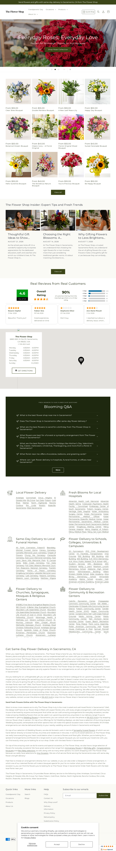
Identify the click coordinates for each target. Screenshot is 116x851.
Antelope (20, 498)
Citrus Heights (45, 498)
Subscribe (103, 795)
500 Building (82, 559)
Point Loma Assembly (98, 624)
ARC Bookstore (94, 564)
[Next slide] (64, 69)
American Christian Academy (81, 582)
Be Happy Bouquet (93, 184)
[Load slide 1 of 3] (51, 69)
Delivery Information (48, 807)
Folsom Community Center (88, 609)
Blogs (27, 798)
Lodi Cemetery (31, 576)
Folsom (48, 500)
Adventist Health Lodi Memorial (84, 501)
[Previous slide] (46, 69)
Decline (81, 844)
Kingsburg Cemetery (25, 573)
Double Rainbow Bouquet (43, 110)
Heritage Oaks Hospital (79, 511)
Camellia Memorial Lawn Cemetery (31, 553)
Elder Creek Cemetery (33, 563)
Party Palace (81, 624)
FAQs (46, 794)
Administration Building (89, 572)
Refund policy (49, 817)
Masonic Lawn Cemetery (27, 578)
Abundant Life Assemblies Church (31, 610)
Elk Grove (31, 500)
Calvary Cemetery (47, 550)
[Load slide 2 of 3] (55, 69)
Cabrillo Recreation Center (82, 601)
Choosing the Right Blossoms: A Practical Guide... (57, 236)
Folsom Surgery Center (97, 509)
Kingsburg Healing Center (89, 527)
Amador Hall (102, 579)
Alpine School (86, 579)
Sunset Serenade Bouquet (96, 146)
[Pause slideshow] (69, 69)
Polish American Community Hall (85, 626)
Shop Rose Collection (58, 49)
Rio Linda (31, 505)
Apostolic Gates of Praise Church (40, 630)
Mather (26, 503)
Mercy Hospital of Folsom (96, 529)
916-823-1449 (47, 697)
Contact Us (48, 798)
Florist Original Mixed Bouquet (67, 147)
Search (27, 794)
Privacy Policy (30, 838)
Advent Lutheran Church (41, 620)
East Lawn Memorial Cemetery (38, 558)
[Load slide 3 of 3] (58, 69)
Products (9, 802)
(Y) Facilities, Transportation (90, 554)
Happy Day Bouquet (93, 110)
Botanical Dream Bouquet (17, 146)
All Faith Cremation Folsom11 (30, 548)
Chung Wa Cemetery (35, 555)
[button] (50, 9)
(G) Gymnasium (76, 551)
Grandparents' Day (13, 794)
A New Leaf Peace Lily (67, 110)
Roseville (52, 505)
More (58, 470)
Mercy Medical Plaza (77, 532)
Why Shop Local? (51, 802)
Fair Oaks (40, 500)
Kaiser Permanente (93, 514)
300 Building (97, 556)
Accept (57, 844)
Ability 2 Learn (85, 566)
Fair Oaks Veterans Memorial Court (40, 565)
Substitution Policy (51, 821)
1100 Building (84, 556)
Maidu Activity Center (90, 616)
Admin (72, 572)
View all (58, 192)
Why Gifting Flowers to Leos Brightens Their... (92, 236)
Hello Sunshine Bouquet (16, 184)
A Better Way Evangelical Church (41, 607)
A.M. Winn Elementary (98, 559)
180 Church (21, 607)
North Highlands (39, 503)
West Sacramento (34, 508)
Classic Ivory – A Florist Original (42, 147)
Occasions (10, 798)
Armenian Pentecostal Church (30, 633)
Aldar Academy (96, 574)
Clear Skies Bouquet (14, 110)
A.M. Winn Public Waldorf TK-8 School (85, 561)
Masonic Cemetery (47, 576)
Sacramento (21, 508)
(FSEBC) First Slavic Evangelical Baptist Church (36, 605)
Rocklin (42, 505)
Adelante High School (98, 569)
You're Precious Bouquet (69, 184)
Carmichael (31, 498)
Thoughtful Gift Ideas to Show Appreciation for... (20, 236)
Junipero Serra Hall (83, 614)
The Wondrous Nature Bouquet (41, 185)
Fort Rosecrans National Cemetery (31, 568)
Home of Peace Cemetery (41, 570)
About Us (9, 806)
